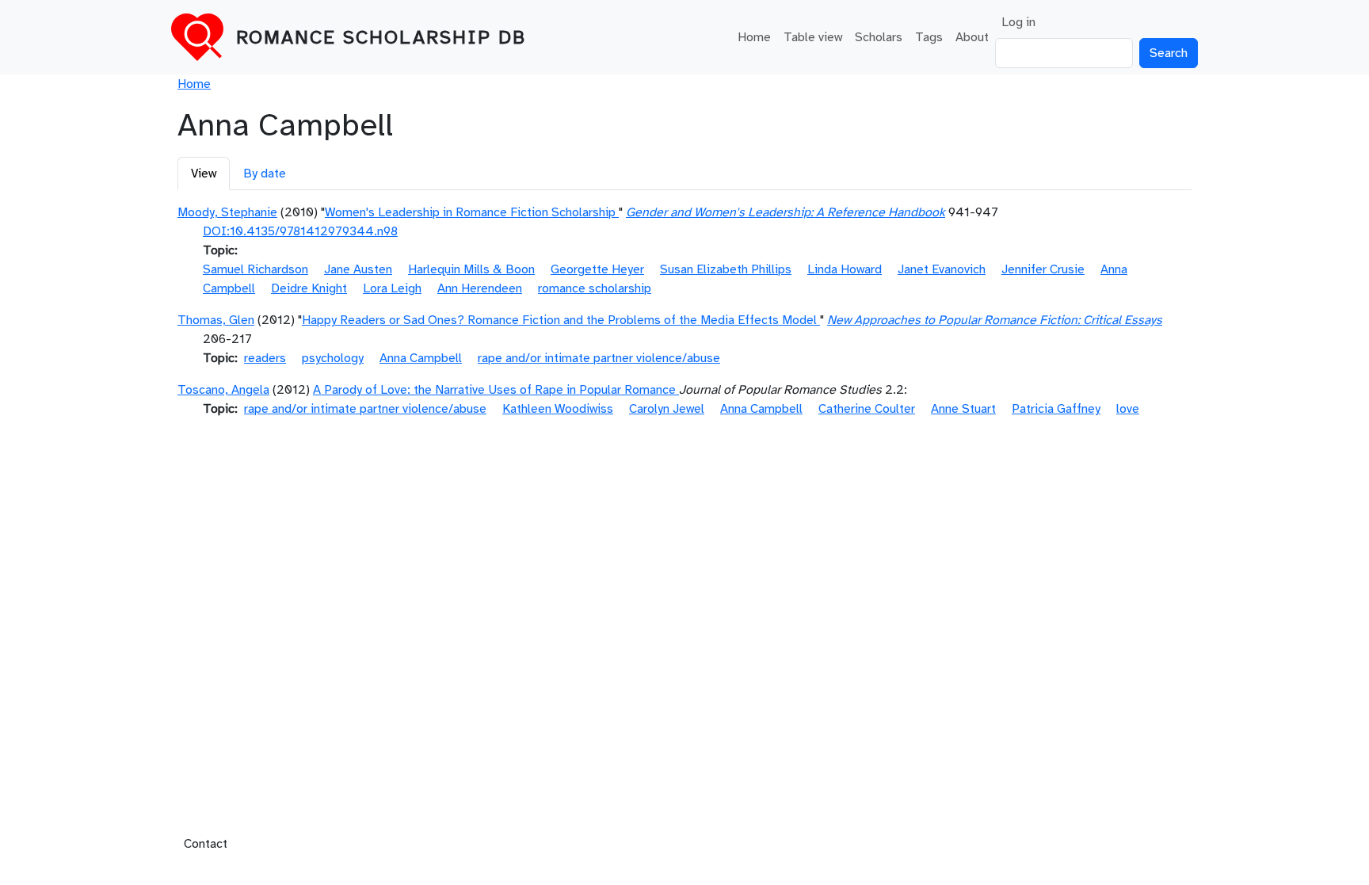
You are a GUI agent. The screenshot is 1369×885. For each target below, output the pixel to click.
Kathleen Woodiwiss (557, 409)
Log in (1018, 22)
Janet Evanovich (942, 269)
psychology (333, 358)
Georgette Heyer (597, 269)
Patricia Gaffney (1056, 409)
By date (264, 173)
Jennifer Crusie (1043, 269)
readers (265, 358)
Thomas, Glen (215, 320)
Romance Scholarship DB (381, 37)
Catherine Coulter (866, 409)
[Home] (203, 37)
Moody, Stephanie (227, 212)
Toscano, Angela (223, 390)
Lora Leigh (392, 288)
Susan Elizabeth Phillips (725, 269)
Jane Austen (358, 269)
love (1127, 409)
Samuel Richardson (255, 269)
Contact (205, 844)
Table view (813, 37)
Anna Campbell (420, 358)
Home (754, 37)
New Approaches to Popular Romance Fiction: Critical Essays (994, 320)
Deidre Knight (309, 288)
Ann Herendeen (479, 288)
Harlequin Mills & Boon (471, 269)
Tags (929, 37)
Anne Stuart (963, 409)
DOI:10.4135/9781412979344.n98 (300, 231)
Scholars (878, 37)
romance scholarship (594, 288)
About (972, 37)
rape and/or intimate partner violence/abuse (599, 358)
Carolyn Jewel (666, 409)
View (203, 173)
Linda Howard (844, 269)
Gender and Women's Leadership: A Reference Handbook (785, 212)
